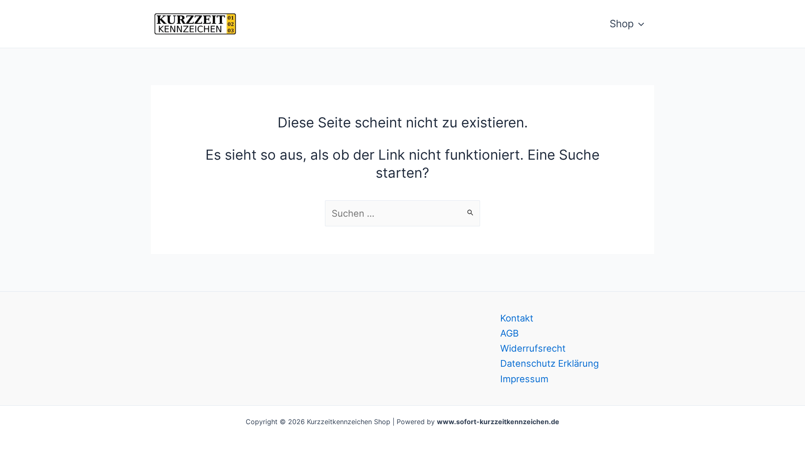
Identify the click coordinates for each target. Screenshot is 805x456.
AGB (509, 333)
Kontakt (516, 318)
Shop (622, 24)
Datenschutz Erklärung (549, 363)
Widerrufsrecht (533, 348)
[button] (639, 24)
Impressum (524, 378)
